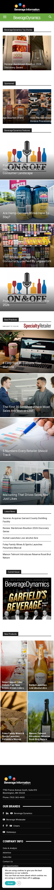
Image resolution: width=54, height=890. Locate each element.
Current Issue (14, 572)
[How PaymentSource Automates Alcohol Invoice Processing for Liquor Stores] (27, 106)
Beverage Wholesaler (15, 819)
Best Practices (10, 320)
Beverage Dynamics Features (17, 130)
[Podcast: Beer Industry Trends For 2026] (27, 289)
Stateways (11, 832)
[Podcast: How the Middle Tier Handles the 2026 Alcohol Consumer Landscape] (27, 157)
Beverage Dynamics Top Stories (18, 30)
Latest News (9, 511)
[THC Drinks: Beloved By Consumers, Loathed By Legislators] (27, 245)
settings (36, 878)
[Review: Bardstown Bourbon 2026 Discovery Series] (27, 53)
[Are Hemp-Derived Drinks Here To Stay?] (27, 201)
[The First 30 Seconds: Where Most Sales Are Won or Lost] (27, 395)
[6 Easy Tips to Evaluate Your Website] (27, 351)
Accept (10, 883)
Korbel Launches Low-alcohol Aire (20, 538)
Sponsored (9, 83)
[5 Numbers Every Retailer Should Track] (27, 439)
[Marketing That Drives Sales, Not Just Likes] (27, 483)
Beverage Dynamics (23, 813)
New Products (10, 634)
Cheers (16, 826)
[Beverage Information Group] (27, 7)
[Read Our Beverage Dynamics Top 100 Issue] (27, 599)
